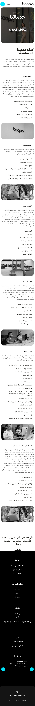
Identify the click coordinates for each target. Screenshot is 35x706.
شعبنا (17, 597)
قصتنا (17, 589)
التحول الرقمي (17, 645)
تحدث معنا (17, 573)
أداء (17, 617)
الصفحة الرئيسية (17, 565)
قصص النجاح (17, 569)
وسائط (17, 613)
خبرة (17, 637)
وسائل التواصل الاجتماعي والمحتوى (17, 621)
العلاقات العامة (17, 641)
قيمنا (17, 593)
